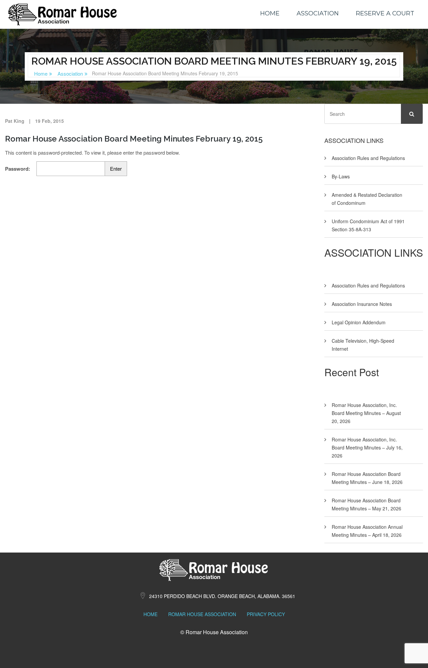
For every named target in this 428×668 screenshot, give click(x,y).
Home (270, 13)
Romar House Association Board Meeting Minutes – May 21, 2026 (366, 504)
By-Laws (341, 176)
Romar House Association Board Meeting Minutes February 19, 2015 (134, 139)
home (150, 614)
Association (318, 13)
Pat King (14, 120)
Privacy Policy (266, 614)
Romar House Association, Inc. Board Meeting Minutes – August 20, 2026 (366, 413)
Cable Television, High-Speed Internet (363, 344)
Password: (18, 168)
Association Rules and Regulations (368, 158)
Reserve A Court (385, 13)
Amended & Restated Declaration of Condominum (367, 198)
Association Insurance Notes (362, 304)
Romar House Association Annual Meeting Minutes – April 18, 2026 (367, 530)
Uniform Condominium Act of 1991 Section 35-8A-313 (368, 225)
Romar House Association (202, 614)
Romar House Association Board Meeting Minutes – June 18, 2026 (367, 478)
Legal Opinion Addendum (359, 322)
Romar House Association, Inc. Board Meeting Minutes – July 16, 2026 (367, 447)
